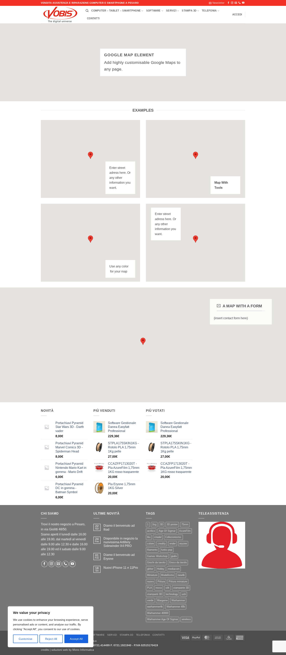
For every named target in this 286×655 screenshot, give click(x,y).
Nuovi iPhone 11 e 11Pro (121, 567)
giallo (174, 556)
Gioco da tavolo (178, 562)
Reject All (51, 638)
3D (161, 524)
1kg (154, 524)
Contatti (93, 18)
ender (172, 543)
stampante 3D (181, 587)
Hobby (160, 568)
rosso (159, 587)
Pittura (161, 581)
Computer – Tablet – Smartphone (116, 10)
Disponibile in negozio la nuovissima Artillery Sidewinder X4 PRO (121, 542)
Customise (25, 638)
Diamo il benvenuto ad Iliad (119, 527)
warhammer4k (155, 606)
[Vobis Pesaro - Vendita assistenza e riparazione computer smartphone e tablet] (60, 14)
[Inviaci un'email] (236, 3)
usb (184, 594)
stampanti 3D (154, 594)
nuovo (150, 581)
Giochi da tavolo (156, 562)
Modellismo (167, 575)
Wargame (162, 600)
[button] (216, 3)
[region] (50, 626)
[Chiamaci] (239, 3)
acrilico (151, 530)
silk (167, 587)
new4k (181, 575)
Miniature (152, 575)
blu (148, 537)
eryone (183, 543)
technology (172, 594)
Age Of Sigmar (167, 530)
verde (150, 600)
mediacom (174, 568)
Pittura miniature (178, 581)
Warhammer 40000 (157, 613)
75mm (184, 524)
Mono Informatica (83, 649)
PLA (149, 587)
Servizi (171, 10)
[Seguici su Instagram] (232, 3)
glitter (150, 568)
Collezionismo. (173, 537)
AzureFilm (185, 530)
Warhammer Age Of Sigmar (162, 619)
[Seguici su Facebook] (228, 3)
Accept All (76, 638)
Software (153, 10)
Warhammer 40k (176, 606)
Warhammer (178, 600)
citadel (157, 537)
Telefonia (209, 10)
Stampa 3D (189, 10)
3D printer (172, 524)
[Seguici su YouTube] (243, 3)
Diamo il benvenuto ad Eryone (119, 556)
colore (150, 543)
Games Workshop (157, 556)
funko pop (166, 549)
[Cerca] (87, 10)
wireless (186, 619)
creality (162, 543)
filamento (152, 549)
